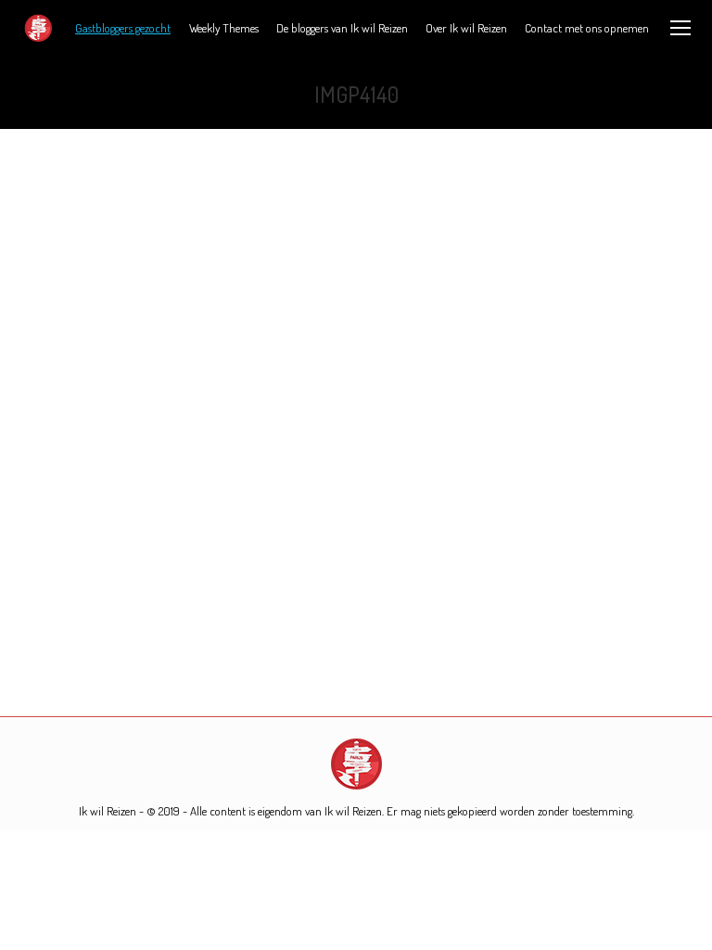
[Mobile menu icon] (680, 28)
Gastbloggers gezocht (123, 27)
